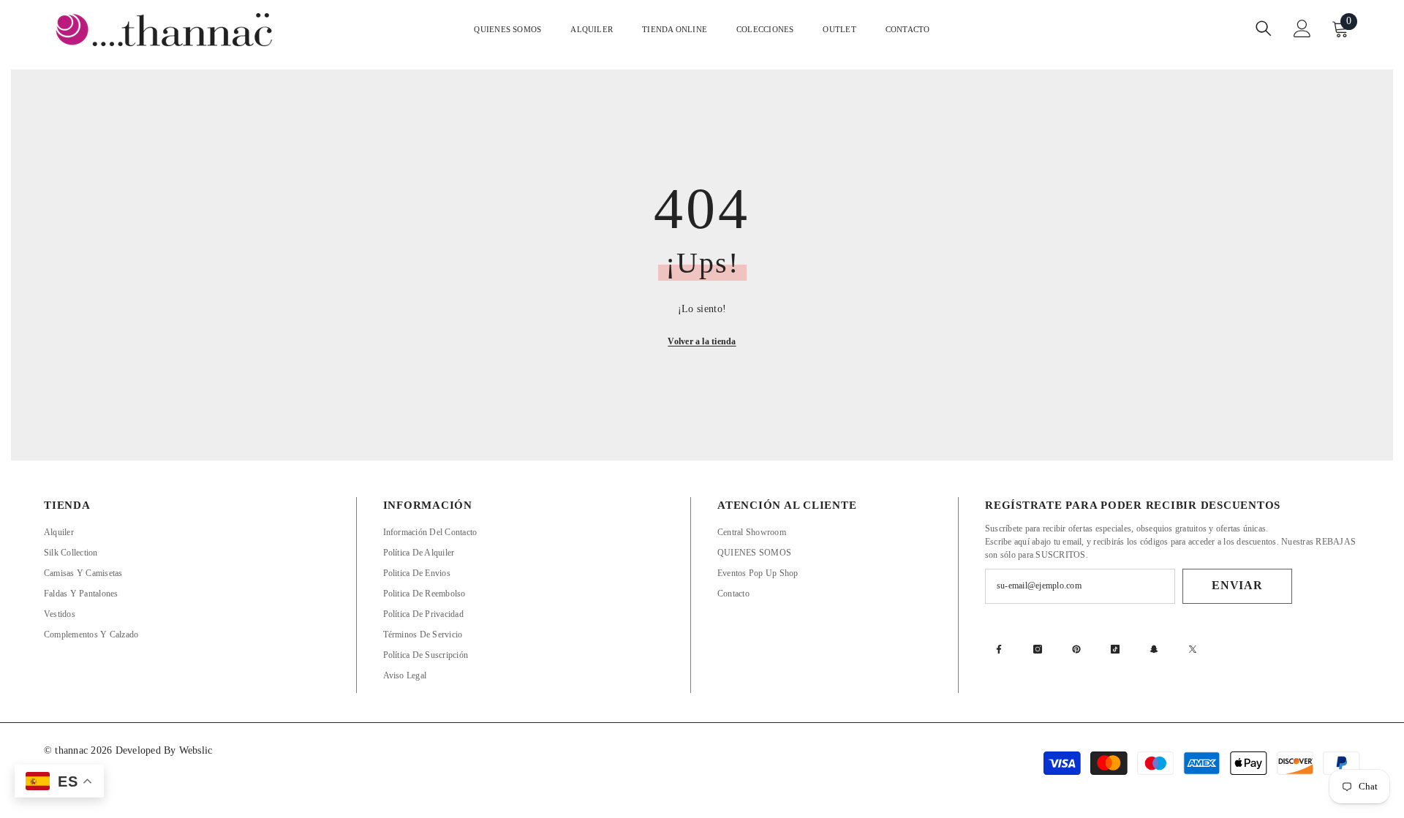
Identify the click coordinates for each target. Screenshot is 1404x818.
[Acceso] (1302, 28)
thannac (73, 750)
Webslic (196, 750)
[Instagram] (1038, 649)
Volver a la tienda (702, 341)
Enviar (1237, 585)
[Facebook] (999, 649)
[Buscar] (1263, 28)
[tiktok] (1115, 649)
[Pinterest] (1076, 649)
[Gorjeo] (1193, 649)
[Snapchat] (1154, 649)
